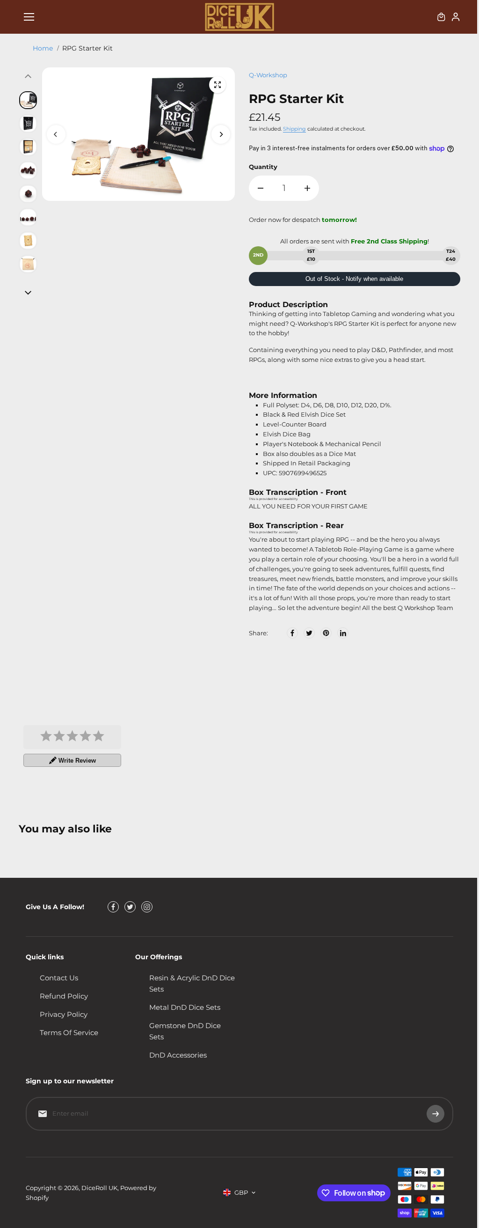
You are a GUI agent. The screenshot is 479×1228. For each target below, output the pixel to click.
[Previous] (56, 134)
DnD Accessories (178, 1055)
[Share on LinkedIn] (342, 633)
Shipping (294, 128)
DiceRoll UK (99, 1187)
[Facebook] (292, 633)
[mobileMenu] (29, 17)
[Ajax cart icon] (441, 17)
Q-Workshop (268, 75)
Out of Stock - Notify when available (354, 278)
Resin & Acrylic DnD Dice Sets (192, 983)
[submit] (435, 1114)
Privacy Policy (63, 1014)
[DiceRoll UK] (239, 17)
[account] (455, 17)
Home (43, 48)
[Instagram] (146, 906)
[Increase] (307, 188)
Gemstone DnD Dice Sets (185, 1031)
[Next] (220, 134)
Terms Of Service (69, 1032)
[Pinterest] (326, 633)
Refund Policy (64, 996)
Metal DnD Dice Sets (184, 1007)
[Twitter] (309, 633)
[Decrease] (260, 188)
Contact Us (59, 977)
